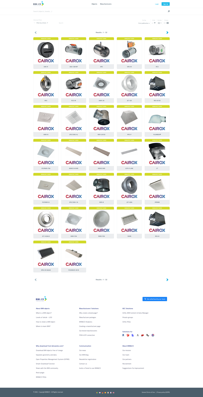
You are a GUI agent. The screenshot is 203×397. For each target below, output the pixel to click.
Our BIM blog (83, 355)
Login (157, 4)
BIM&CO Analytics (85, 321)
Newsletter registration (87, 359)
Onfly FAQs (126, 321)
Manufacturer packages (87, 317)
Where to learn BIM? (43, 326)
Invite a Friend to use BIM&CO (90, 368)
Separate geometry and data (46, 355)
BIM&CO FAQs (41, 377)
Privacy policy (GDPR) (163, 392)
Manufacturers (105, 4)
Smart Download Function (45, 363)
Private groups (127, 317)
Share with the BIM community (47, 368)
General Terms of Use (148, 392)
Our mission (126, 350)
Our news (82, 350)
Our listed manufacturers (88, 330)
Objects (94, 4)
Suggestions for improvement (133, 368)
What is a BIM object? (44, 313)
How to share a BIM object (45, 321)
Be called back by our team (156, 299)
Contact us (83, 363)
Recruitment (126, 363)
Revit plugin (40, 372)
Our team (125, 355)
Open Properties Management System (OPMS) (52, 359)
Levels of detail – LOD (44, 317)
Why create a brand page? (88, 313)
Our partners (126, 359)
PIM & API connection (87, 335)
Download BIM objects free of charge (49, 350)
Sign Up (165, 4)
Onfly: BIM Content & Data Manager (135, 313)
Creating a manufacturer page (89, 326)
